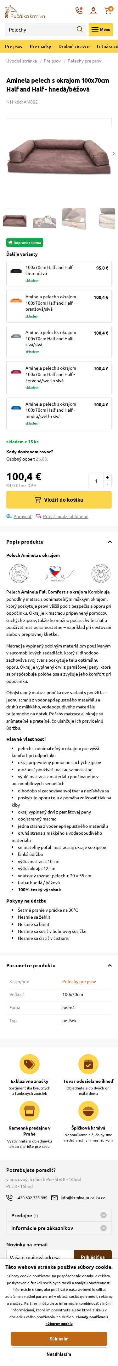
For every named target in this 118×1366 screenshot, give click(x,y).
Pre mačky (40, 46)
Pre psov (13, 46)
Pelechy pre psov (84, 60)
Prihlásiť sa (93, 1257)
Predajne (24, 1215)
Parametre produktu (30, 965)
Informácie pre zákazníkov (42, 1227)
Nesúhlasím (59, 1354)
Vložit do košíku (63, 500)
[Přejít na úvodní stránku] (25, 11)
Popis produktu (24, 541)
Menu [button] (105, 29)
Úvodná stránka (22, 60)
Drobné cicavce (74, 46)
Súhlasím (59, 1338)
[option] (59, 153)
